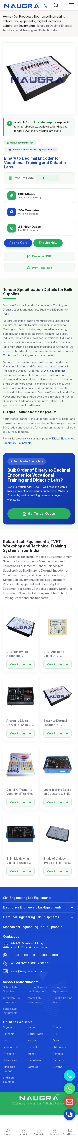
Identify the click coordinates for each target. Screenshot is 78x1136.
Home (7, 16)
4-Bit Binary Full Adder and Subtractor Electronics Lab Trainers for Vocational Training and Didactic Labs (19, 654)
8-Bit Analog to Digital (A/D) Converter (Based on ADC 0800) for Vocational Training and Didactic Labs (56, 654)
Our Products (23, 16)
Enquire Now (48, 243)
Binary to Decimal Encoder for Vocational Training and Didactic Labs (56, 723)
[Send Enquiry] (69, 1101)
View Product (19, 664)
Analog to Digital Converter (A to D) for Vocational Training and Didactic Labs (20, 723)
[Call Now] (69, 1075)
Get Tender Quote (41, 514)
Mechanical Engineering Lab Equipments (32, 927)
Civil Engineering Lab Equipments (27, 898)
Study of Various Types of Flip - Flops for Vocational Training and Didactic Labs (57, 861)
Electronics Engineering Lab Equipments (32, 907)
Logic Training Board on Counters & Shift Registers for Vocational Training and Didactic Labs (57, 792)
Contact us (9, 355)
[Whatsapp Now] (69, 1088)
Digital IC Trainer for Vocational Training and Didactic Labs (20, 792)
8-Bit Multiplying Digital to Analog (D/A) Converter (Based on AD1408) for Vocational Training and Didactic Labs (20, 861)
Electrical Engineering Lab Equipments (31, 917)
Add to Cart (18, 243)
